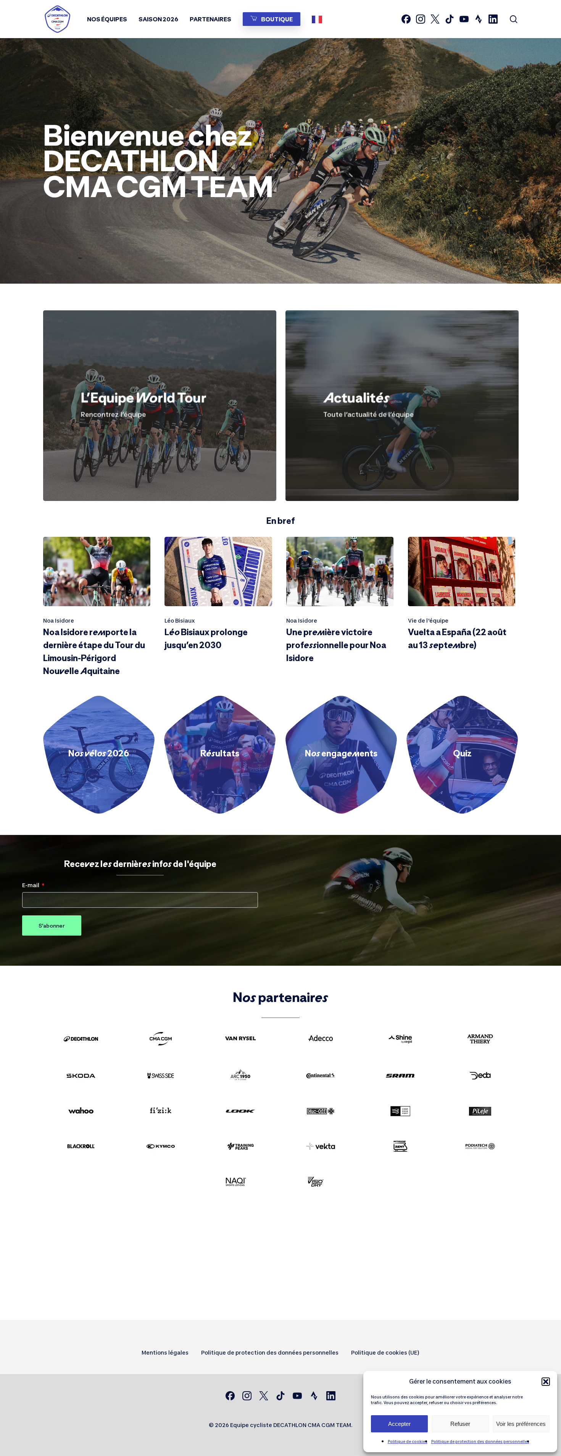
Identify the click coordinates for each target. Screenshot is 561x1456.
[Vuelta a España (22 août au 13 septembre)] (461, 597)
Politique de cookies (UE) (385, 1352)
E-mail (30, 885)
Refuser (460, 1424)
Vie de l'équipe (428, 620)
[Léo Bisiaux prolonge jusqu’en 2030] (218, 597)
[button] (546, 1381)
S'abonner (52, 925)
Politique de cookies (407, 1441)
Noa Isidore (58, 620)
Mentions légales (165, 1352)
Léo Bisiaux (179, 620)
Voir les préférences (521, 1424)
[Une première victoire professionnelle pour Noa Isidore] (339, 603)
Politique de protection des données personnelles (480, 1441)
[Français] (319, 19)
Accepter (399, 1424)
